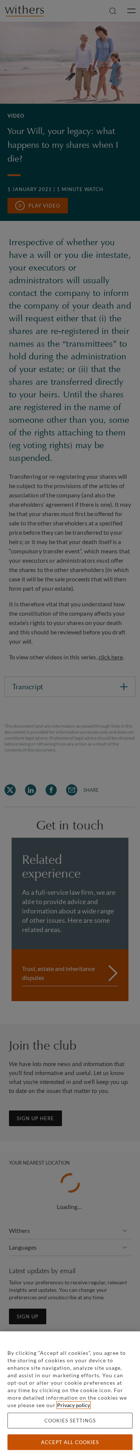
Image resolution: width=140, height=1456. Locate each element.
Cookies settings (70, 1421)
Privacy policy (73, 1405)
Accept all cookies (70, 1442)
